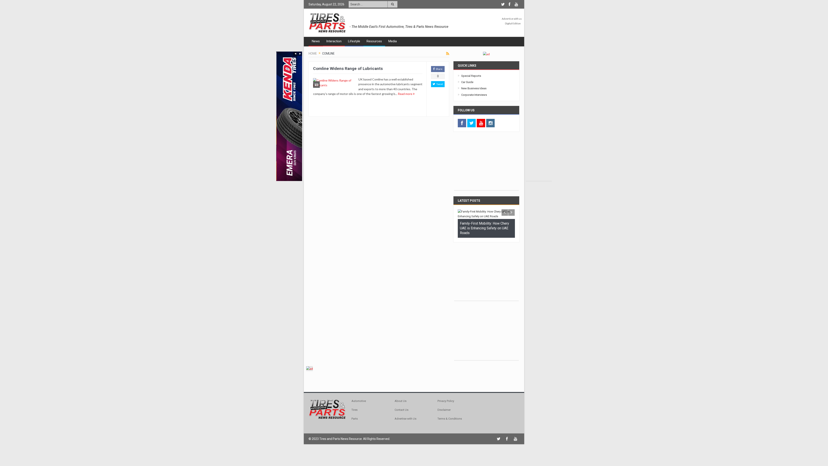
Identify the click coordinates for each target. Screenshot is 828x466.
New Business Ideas (473, 88)
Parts (354, 418)
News (316, 41)
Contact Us (401, 409)
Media (392, 41)
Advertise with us (512, 18)
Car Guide (467, 82)
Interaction (334, 41)
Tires (354, 409)
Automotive (358, 401)
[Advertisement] (539, 116)
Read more (405, 94)
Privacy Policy (446, 401)
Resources (374, 41)
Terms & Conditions (450, 418)
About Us (400, 401)
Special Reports (471, 75)
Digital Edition (513, 23)
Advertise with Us (405, 418)
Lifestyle (354, 41)
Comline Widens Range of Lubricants (348, 68)
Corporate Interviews (474, 94)
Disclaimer (444, 409)
